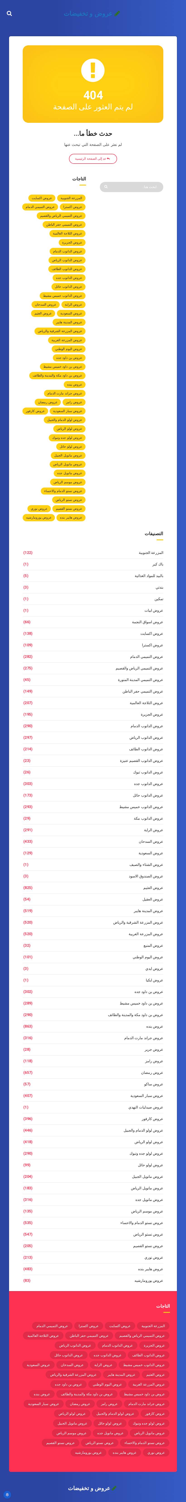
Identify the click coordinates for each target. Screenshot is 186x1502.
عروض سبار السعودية (67, 411)
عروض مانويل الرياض (67, 464)
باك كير (157, 564)
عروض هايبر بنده (71, 517)
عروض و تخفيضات (89, 13)
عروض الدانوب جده (69, 277)
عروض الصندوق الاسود (146, 876)
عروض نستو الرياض (69, 499)
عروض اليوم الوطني (68, 349)
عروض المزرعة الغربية (66, 340)
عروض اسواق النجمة (147, 622)
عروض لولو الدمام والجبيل (64, 420)
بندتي (159, 587)
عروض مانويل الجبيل (68, 455)
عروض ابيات (153, 610)
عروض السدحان (45, 304)
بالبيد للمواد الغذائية (149, 575)
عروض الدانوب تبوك (148, 772)
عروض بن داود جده (69, 357)
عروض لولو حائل (71, 446)
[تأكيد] (106, 186)
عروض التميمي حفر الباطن (64, 224)
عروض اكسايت (42, 198)
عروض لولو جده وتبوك (67, 437)
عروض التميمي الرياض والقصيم (61, 215)
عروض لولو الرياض (69, 428)
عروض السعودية (71, 313)
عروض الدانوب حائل (68, 286)
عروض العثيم (43, 313)
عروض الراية (73, 304)
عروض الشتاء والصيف (146, 864)
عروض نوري (39, 508)
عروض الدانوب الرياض (67, 260)
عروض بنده (74, 384)
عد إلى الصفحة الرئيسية (91, 158)
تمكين (158, 598)
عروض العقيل (152, 899)
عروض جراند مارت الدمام (64, 393)
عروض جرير (154, 1049)
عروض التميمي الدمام (40, 207)
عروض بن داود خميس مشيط (62, 366)
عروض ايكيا (154, 980)
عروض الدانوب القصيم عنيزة (141, 760)
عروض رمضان (47, 402)
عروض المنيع (153, 945)
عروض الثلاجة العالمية (67, 233)
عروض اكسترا (72, 207)
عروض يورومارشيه (38, 517)
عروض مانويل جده (69, 473)
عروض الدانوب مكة (148, 818)
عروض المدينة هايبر (69, 322)
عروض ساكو (153, 1084)
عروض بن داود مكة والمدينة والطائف (57, 375)
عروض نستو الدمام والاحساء (63, 491)
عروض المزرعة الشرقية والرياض (60, 331)
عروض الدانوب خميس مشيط (62, 295)
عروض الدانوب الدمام (67, 251)
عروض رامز (74, 402)
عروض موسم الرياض (68, 482)
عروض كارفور (35, 411)
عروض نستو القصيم (69, 508)
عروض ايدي (154, 968)
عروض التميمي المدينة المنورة (140, 679)
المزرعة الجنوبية (71, 198)
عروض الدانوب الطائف (67, 269)
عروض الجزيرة (72, 242)
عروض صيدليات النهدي (145, 1107)
